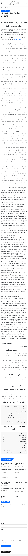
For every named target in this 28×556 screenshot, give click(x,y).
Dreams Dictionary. (17, 39)
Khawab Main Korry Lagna (21, 482)
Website (3, 535)
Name (2, 523)
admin (3, 19)
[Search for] (26, 3)
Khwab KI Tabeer (8, 7)
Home (3, 7)
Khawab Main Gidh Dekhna (7, 476)
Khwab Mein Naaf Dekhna (7, 488)
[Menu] (1, 3)
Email (2, 529)
